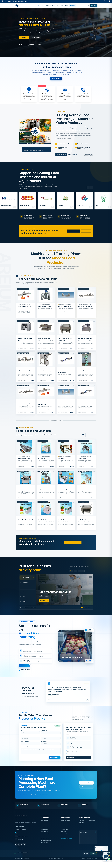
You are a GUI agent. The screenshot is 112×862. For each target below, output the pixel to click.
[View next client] (91, 187)
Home (38, 5)
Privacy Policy (51, 858)
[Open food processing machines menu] (50, 5)
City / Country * (43, 735)
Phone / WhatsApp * (44, 730)
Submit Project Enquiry (54, 757)
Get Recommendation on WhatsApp (72, 542)
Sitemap (62, 858)
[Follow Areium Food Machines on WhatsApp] (24, 844)
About (62, 5)
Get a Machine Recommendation (85, 607)
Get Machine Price (56, 78)
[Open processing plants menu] (44, 5)
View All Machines (72, 154)
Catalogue (73, 5)
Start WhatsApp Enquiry (71, 757)
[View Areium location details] (95, 832)
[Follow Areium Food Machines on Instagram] (19, 844)
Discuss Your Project (73, 230)
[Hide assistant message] (107, 845)
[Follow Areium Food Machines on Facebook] (16, 844)
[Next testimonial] (87, 700)
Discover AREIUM (60, 154)
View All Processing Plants (89, 283)
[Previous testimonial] (85, 700)
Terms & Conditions (57, 858)
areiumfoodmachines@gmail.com (22, 1)
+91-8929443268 (7, 1)
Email (22, 735)
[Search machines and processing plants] (88, 5)
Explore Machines (36, 37)
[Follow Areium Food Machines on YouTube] (21, 844)
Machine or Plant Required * (25, 741)
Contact (66, 5)
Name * (22, 730)
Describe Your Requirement (25, 746)
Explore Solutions (43, 600)
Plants (42, 5)
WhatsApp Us (24, 37)
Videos (53, 5)
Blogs (58, 5)
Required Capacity (44, 741)
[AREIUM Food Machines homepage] (20, 5)
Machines (48, 5)
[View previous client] (88, 187)
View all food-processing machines (66, 838)
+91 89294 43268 (20, 839)
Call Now (87, 853)
